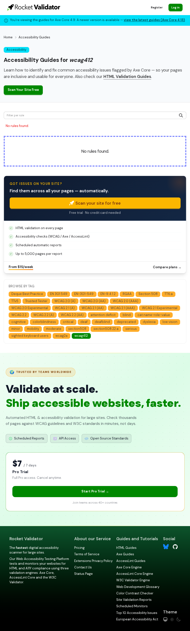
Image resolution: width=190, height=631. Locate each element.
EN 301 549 (58, 294)
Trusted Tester (36, 301)
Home (8, 37)
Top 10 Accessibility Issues (136, 613)
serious (131, 329)
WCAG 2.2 (18, 315)
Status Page (83, 574)
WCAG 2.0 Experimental (29, 308)
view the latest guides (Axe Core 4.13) (154, 20)
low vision (170, 322)
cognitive (18, 322)
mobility (33, 329)
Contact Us (83, 567)
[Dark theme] (178, 619)
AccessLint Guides (130, 561)
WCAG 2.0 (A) (64, 301)
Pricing (79, 548)
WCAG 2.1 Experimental (159, 308)
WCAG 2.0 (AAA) (125, 301)
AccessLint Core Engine (134, 574)
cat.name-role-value (154, 315)
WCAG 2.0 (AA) (94, 301)
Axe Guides (125, 554)
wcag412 (81, 336)
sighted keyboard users (29, 336)
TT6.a (169, 294)
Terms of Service (86, 554)
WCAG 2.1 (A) (65, 308)
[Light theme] (172, 619)
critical (68, 322)
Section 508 (148, 294)
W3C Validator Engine (133, 580)
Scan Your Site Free (23, 90)
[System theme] (165, 619)
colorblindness (44, 322)
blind (127, 315)
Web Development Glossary (137, 587)
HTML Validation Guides (127, 76)
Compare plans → (167, 267)
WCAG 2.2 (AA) (72, 315)
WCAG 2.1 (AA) (93, 308)
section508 (77, 329)
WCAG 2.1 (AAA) (123, 308)
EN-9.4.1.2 (108, 294)
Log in (175, 7)
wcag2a (61, 336)
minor (15, 329)
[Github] (175, 546)
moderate (53, 329)
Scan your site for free (98, 203)
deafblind (102, 322)
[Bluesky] (166, 547)
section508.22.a (106, 329)
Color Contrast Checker (134, 593)
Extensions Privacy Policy (93, 561)
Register (157, 7)
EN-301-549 (84, 294)
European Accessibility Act (137, 619)
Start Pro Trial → (95, 491)
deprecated (126, 322)
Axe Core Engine (129, 567)
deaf (84, 322)
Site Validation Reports (134, 600)
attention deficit (103, 315)
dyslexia (149, 322)
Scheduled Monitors (132, 606)
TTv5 (14, 301)
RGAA (127, 294)
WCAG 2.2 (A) (43, 315)
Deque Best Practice (27, 294)
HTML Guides (126, 548)
